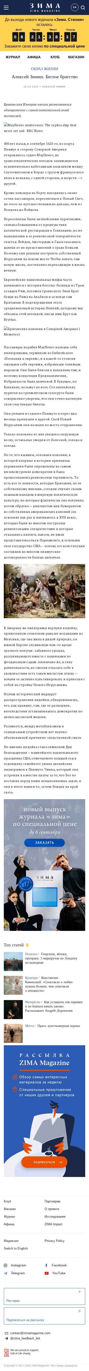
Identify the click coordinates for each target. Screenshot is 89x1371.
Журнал (9, 1216)
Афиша (9, 1224)
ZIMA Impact (53, 1224)
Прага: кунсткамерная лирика (58, 1026)
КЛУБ (55, 57)
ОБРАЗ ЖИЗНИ (44, 69)
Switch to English (16, 1248)
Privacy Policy (55, 1241)
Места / (31, 1026)
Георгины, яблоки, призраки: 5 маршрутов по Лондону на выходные (51, 958)
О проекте (52, 1209)
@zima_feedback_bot (24, 1338)
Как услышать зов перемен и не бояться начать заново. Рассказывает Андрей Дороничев (54, 1006)
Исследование (55, 1216)
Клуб (7, 1201)
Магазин (10, 1209)
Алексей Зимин (54, 86)
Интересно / (34, 1002)
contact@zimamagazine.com (29, 1333)
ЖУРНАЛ (13, 57)
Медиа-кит (11, 1241)
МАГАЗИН (76, 57)
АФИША (34, 57)
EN (75, 7)
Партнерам (52, 1201)
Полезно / (32, 954)
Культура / (32, 978)
